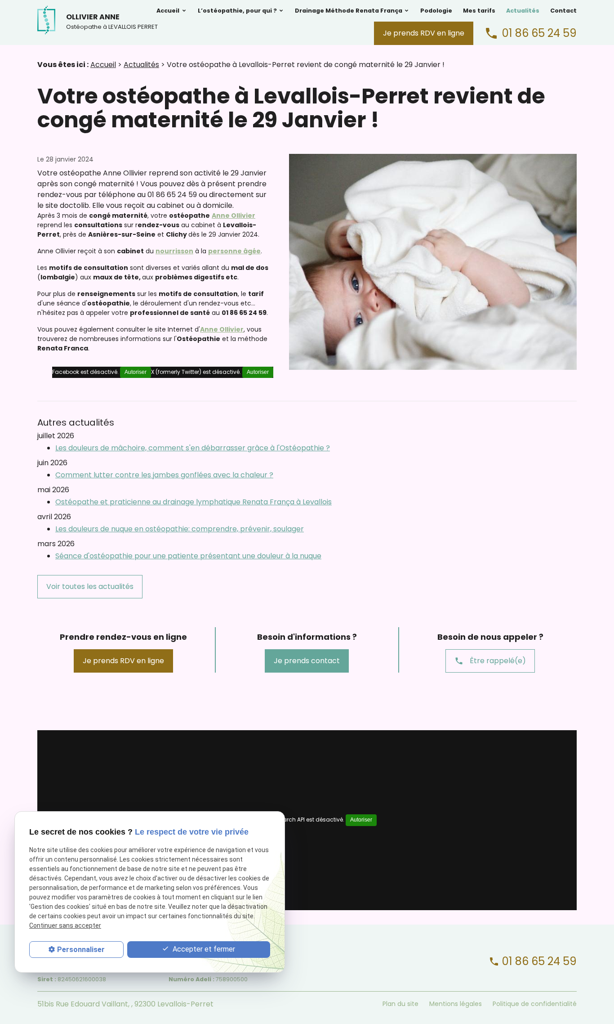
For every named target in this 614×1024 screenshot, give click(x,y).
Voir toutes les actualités (89, 586)
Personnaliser (81, 949)
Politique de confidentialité (535, 1003)
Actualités (522, 10)
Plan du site (400, 1003)
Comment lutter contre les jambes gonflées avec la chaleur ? (164, 475)
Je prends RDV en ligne (423, 33)
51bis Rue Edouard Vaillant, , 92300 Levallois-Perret (125, 1004)
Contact (563, 10)
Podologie (436, 10)
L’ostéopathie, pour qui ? (237, 10)
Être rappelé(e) (490, 661)
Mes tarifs (479, 10)
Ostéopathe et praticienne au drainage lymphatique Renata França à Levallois (193, 502)
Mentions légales (455, 1003)
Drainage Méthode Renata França (348, 10)
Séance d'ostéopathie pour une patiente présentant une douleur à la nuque (188, 556)
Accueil (167, 10)
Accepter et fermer (203, 949)
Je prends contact (307, 661)
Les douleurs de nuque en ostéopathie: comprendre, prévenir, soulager (179, 529)
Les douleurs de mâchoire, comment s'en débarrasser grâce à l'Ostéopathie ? (192, 448)
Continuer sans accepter (65, 926)
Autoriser (258, 372)
